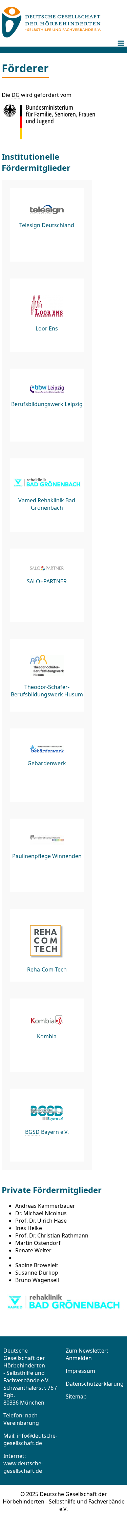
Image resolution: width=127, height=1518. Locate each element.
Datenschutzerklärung (95, 1383)
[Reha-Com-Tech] (47, 945)
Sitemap (76, 1396)
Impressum (80, 1371)
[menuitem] (122, 48)
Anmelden (79, 1358)
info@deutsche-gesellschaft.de (30, 1439)
